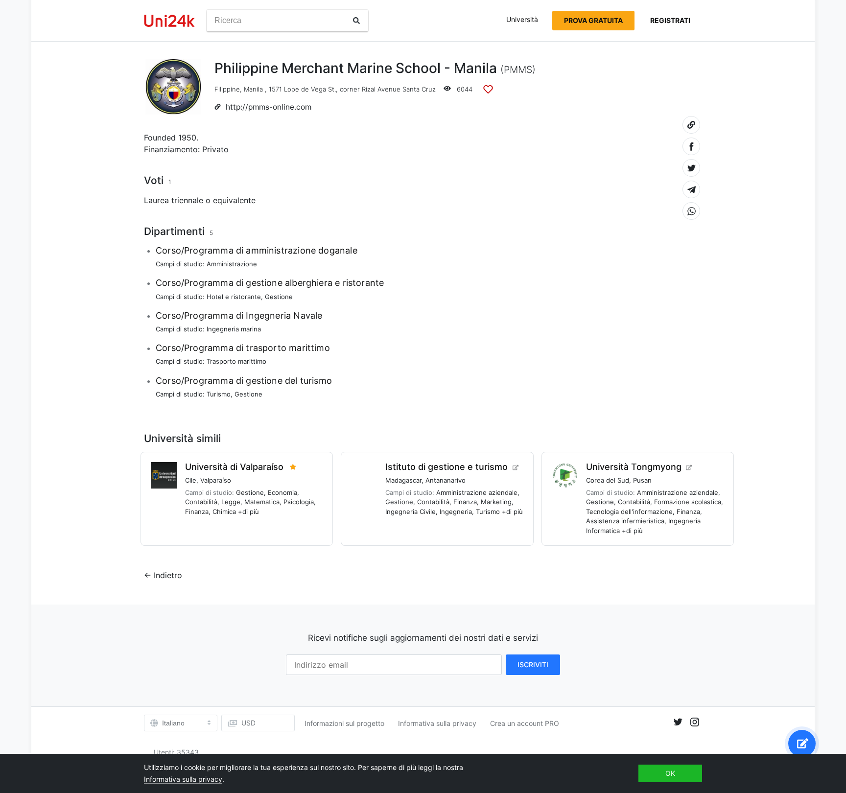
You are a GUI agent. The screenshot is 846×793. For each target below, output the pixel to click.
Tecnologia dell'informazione (629, 511)
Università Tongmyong (634, 467)
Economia (282, 492)
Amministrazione (232, 264)
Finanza (197, 511)
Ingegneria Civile (410, 511)
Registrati (670, 20)
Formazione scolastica (687, 502)
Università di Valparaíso (234, 467)
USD (248, 723)
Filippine (227, 89)
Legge (230, 502)
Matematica (262, 502)
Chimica (224, 511)
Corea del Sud (607, 480)
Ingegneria (456, 511)
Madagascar (403, 480)
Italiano (173, 723)
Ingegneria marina (234, 329)
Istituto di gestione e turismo (446, 467)
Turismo (219, 394)
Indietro (168, 575)
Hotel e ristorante (234, 297)
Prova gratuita (593, 20)
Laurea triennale (173, 200)
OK (670, 773)
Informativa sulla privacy (437, 723)
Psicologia (298, 502)
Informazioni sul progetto (344, 723)
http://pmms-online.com (268, 107)
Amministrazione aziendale (476, 492)
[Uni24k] (169, 20)
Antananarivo (445, 480)
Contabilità (201, 502)
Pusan (642, 480)
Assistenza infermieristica (625, 521)
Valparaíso (215, 480)
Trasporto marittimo (236, 361)
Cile (190, 480)
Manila (253, 89)
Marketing (496, 502)
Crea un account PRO (524, 723)
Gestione (279, 297)
